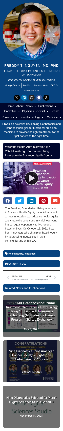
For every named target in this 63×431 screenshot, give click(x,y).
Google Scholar (12, 85)
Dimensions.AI (31, 90)
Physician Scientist (33, 111)
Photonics (8, 117)
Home (10, 106)
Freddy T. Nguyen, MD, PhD (31, 65)
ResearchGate (41, 85)
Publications (45, 106)
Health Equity (15, 253)
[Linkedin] (24, 98)
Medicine (52, 117)
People (55, 111)
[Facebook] (39, 98)
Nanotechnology (30, 117)
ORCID (54, 85)
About (19, 106)
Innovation (10, 111)
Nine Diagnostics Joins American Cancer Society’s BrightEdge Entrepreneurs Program (31, 355)
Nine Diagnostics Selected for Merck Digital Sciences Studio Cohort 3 (31, 400)
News (29, 106)
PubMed (27, 85)
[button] (7, 200)
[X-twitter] (17, 98)
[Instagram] (32, 98)
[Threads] (46, 98)
